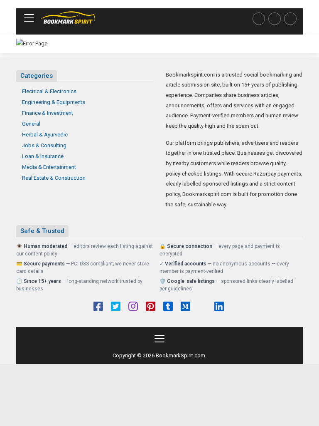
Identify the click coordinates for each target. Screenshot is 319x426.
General (31, 124)
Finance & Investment (47, 113)
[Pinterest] (150, 307)
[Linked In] (219, 307)
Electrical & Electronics (49, 91)
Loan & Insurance (43, 156)
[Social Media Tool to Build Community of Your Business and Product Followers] (68, 18)
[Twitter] (115, 307)
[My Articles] (259, 18)
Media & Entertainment (49, 167)
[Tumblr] (168, 307)
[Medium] (185, 307)
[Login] (290, 18)
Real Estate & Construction (54, 178)
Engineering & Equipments (53, 102)
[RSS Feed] (202, 307)
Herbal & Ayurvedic (45, 134)
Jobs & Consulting (44, 145)
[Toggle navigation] (29, 18)
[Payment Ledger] (274, 18)
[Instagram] (133, 307)
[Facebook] (98, 307)
